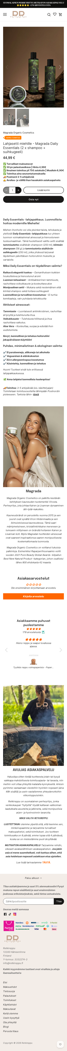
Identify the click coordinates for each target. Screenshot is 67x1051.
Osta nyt (33, 199)
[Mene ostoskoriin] (60, 14)
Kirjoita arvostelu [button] (33, 596)
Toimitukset (9, 1000)
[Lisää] (18, 190)
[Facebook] (5, 914)
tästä (36, 394)
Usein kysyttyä (11, 1017)
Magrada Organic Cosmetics (18, 132)
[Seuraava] (60, 67)
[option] (33, 67)
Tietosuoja (9, 991)
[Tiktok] (10, 914)
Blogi (6, 1026)
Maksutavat (9, 1008)
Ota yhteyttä (9, 1022)
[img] (34, 629)
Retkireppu (27, 1043)
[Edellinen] (7, 67)
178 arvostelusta (32, 632)
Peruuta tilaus (10, 1031)
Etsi (5, 982)
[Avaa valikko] (5, 14)
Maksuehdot (10, 986)
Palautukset (9, 995)
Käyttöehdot (10, 1004)
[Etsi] (49, 14)
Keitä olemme (10, 1013)
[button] (7, 650)
